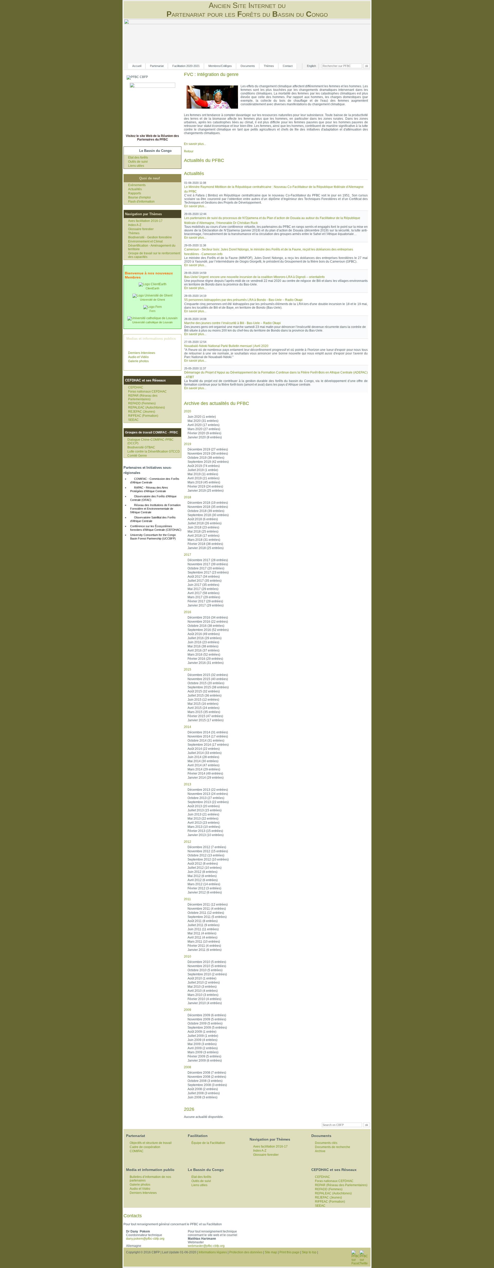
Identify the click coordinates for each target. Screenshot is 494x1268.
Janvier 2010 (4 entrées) (205, 1003)
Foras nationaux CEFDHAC (147, 391)
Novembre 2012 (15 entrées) (208, 851)
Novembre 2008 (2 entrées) (207, 1077)
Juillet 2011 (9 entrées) (203, 925)
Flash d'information (141, 201)
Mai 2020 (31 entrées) (203, 421)
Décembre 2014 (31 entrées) (208, 732)
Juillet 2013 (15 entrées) (205, 810)
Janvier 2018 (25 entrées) (206, 548)
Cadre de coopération (145, 1147)
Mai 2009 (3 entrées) (202, 1044)
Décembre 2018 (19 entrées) (208, 503)
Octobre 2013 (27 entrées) (206, 798)
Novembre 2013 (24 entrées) (208, 794)
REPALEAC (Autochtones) (146, 407)
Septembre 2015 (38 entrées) (208, 687)
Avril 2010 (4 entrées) (203, 991)
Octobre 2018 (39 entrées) (206, 511)
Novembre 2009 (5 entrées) (207, 1019)
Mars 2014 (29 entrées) (204, 769)
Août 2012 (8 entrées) (203, 863)
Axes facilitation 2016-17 (145, 221)
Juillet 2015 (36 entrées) (205, 695)
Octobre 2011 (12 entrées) (206, 913)
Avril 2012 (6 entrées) (203, 880)
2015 (187, 669)
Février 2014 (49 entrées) (205, 773)
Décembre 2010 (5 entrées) (207, 962)
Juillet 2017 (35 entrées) (205, 581)
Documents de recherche (332, 1147)
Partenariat (157, 65)
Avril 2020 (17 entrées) (203, 425)
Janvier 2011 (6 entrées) (205, 950)
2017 (187, 555)
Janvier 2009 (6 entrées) (205, 1060)
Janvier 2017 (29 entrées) (206, 605)
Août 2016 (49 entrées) (204, 634)
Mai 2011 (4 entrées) (202, 933)
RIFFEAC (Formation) (143, 416)
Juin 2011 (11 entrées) (203, 929)
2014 (187, 727)
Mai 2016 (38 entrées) (203, 646)
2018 (187, 497)
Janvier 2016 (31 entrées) (206, 663)
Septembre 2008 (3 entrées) (207, 1085)
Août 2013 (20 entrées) (204, 806)
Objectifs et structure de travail (151, 1143)
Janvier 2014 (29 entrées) (206, 777)
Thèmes (269, 65)
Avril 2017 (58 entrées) (203, 593)
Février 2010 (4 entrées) (204, 999)
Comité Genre (137, 455)
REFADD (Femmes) (142, 403)
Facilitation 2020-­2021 (186, 65)
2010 (187, 956)
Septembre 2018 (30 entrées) (208, 515)
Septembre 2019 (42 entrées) (208, 462)
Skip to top (309, 1252)
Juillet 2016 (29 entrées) (205, 638)
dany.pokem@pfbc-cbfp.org (145, 1238)
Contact (288, 65)
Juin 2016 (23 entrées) (203, 642)
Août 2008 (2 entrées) (203, 1089)
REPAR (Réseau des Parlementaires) (142, 397)
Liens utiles (136, 166)
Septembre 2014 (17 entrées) (208, 744)
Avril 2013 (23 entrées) (203, 822)
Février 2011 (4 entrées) (204, 946)
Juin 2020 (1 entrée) (202, 417)
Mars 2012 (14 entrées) (204, 884)
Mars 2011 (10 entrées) (204, 941)
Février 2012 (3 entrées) (204, 888)
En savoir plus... (195, 144)
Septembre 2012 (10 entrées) (208, 859)
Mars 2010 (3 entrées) (203, 995)
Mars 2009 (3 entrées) (203, 1052)
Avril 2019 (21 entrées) (203, 478)
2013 (187, 784)
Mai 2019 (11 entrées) (203, 474)
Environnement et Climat (145, 241)
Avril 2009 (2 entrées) (203, 1048)
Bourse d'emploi (139, 197)
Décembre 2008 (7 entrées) (207, 1072)
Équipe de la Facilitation (208, 1143)
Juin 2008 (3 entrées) (202, 1097)
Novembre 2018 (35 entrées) (208, 507)
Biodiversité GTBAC (141, 447)
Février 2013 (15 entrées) (205, 831)
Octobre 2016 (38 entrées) (206, 626)
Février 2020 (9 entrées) (204, 433)
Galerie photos (138, 361)
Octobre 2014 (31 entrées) (206, 740)
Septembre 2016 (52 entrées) (208, 630)
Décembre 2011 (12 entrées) (208, 904)
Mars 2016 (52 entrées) (204, 654)
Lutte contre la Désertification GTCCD (153, 451)
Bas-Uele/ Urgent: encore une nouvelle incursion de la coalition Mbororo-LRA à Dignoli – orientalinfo (254, 277)
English (311, 65)
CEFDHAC (135, 387)
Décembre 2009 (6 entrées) (207, 1015)
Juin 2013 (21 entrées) (203, 814)
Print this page (289, 1252)
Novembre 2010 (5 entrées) (207, 966)
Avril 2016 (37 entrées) (203, 650)
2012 (187, 842)
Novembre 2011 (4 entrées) (207, 908)
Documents (248, 65)
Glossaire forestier (141, 229)
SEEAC (133, 420)
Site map (271, 1252)
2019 (187, 444)
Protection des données (245, 1252)
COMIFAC (137, 1151)
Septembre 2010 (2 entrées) (207, 974)
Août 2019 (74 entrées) (204, 466)
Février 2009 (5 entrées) (204, 1056)
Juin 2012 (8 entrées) (202, 872)
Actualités (135, 189)
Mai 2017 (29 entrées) (203, 589)
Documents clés (326, 1143)
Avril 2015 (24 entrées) (203, 708)
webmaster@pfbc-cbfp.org (206, 1246)
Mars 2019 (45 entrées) (204, 482)
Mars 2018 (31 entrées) (204, 540)
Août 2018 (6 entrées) (203, 519)
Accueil (136, 65)
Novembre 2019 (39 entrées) (208, 453)
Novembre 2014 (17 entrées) (208, 736)
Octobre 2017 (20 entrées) (206, 568)
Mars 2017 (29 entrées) (204, 597)
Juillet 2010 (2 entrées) (204, 982)
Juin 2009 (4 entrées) (202, 1040)
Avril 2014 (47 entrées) (203, 765)
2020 (187, 411)
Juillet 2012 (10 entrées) (205, 868)
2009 (187, 1010)
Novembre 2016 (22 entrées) (208, 621)
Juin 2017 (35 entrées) (203, 585)
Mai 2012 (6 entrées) (202, 876)
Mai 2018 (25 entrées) (203, 531)
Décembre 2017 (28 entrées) (208, 560)
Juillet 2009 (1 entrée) (203, 1036)
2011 (187, 899)
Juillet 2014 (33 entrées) (205, 753)
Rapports (134, 193)
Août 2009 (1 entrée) (202, 1031)
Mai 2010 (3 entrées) (202, 986)
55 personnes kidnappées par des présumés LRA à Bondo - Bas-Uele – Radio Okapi (243, 300)
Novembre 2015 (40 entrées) (208, 679)
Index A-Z (134, 225)
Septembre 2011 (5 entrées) (207, 917)
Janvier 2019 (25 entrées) (206, 490)
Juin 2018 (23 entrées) (203, 527)
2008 (187, 1067)
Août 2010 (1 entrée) (202, 978)
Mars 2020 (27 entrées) (204, 429)
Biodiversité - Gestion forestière (150, 237)
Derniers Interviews (141, 353)
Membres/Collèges (220, 65)
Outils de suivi (138, 161)
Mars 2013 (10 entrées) (204, 827)
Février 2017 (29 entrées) (205, 601)
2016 (187, 612)
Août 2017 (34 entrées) (204, 576)
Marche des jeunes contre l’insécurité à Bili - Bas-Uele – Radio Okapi (232, 323)
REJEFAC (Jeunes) (141, 411)
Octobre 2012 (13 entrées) (206, 855)
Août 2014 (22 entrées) (204, 749)
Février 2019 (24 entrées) (205, 486)
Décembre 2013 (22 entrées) (208, 790)
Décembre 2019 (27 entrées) (208, 449)
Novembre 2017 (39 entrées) (208, 564)
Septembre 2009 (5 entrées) (207, 1027)
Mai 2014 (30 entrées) (203, 761)
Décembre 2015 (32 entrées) (208, 675)
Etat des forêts (138, 157)
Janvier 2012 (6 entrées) (205, 892)
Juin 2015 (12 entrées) (203, 699)
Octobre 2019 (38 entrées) (206, 457)
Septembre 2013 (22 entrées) (208, 802)
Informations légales (213, 1252)
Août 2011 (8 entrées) (203, 921)
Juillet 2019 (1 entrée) (203, 470)
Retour (188, 151)
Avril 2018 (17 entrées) (203, 535)
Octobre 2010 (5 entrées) (205, 970)
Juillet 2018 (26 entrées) (205, 523)
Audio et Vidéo (138, 357)
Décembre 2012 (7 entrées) (207, 847)
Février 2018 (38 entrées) (205, 544)
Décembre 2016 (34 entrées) (208, 617)
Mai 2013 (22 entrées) (203, 818)
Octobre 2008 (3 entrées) (205, 1081)
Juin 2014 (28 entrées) (203, 757)
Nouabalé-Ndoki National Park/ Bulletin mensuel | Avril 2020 (226, 346)
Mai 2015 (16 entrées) (203, 704)
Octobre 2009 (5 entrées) (205, 1023)
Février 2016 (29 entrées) (205, 659)
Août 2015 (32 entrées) (204, 691)
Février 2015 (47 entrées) (205, 716)
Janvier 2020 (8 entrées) (205, 437)
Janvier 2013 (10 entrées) (206, 835)
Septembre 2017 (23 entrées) (208, 572)
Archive (320, 1151)
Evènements (137, 185)
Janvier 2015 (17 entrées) (206, 720)
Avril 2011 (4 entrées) (202, 937)
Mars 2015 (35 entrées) (204, 712)
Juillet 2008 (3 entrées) (204, 1093)
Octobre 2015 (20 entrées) (206, 683)
